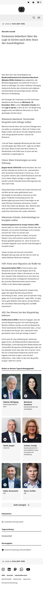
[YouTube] (28, 569)
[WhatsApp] (21, 569)
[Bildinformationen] (17, 396)
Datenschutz (17, 579)
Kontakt (10, 575)
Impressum (26, 579)
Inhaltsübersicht (21, 575)
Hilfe (3, 575)
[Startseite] (21, 9)
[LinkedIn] (9, 569)
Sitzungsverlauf (7, 536)
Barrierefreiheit (7, 579)
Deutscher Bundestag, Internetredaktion (18, 550)
